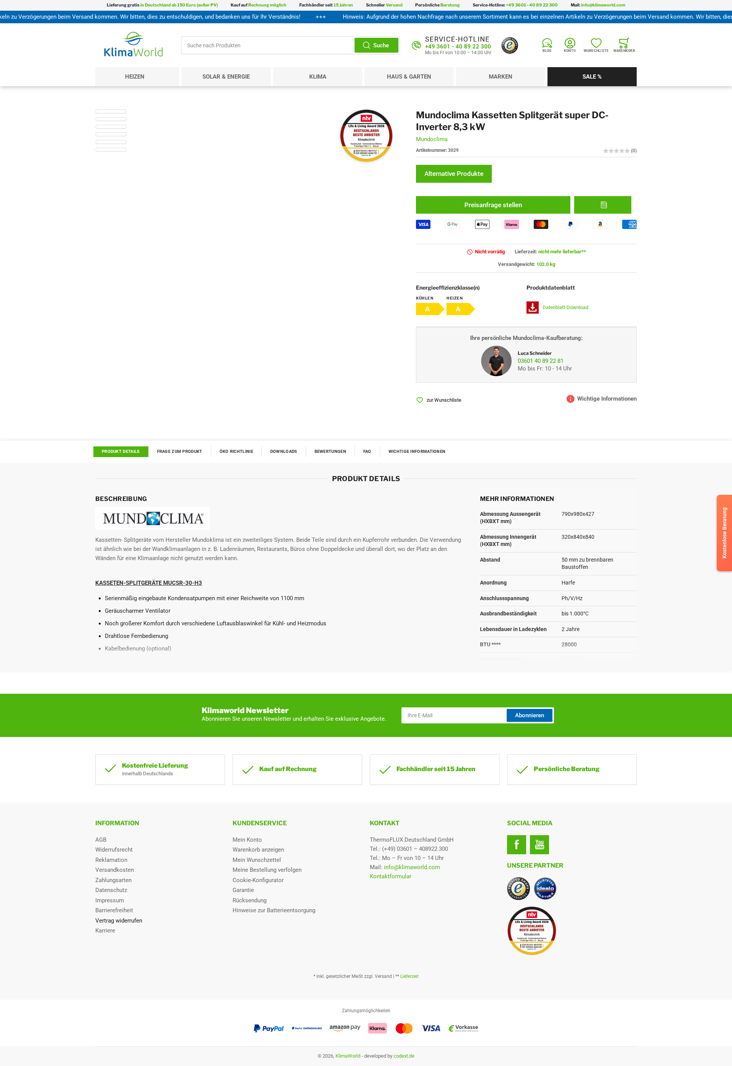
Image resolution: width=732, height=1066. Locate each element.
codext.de (403, 1056)
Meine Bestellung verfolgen (267, 869)
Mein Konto (247, 839)
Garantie (243, 890)
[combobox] (290, 45)
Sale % (592, 76)
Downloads (283, 451)
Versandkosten (114, 869)
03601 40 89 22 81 (540, 360)
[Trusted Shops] (509, 45)
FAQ (367, 451)
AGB (100, 839)
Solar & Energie (226, 76)
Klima (317, 76)
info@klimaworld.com (412, 867)
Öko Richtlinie (236, 451)
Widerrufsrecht (114, 849)
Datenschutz (111, 890)
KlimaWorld (348, 1056)
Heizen (134, 76)
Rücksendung (249, 900)
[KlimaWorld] (572, 928)
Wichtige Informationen (417, 451)
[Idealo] (545, 888)
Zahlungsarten (113, 880)
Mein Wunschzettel (257, 860)
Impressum (109, 900)
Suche (381, 45)
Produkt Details (121, 451)
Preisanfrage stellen (493, 205)
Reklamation (111, 860)
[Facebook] (516, 844)
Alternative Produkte (453, 174)
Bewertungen (330, 451)
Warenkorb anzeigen (258, 849)
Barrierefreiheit (114, 910)
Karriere (105, 930)
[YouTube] (539, 844)
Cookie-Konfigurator (258, 880)
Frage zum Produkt (179, 451)
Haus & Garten (409, 76)
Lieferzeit (409, 976)
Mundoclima (432, 139)
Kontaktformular (390, 876)
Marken (500, 76)
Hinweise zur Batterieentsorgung (274, 910)
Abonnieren (529, 715)
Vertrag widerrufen (118, 920)
